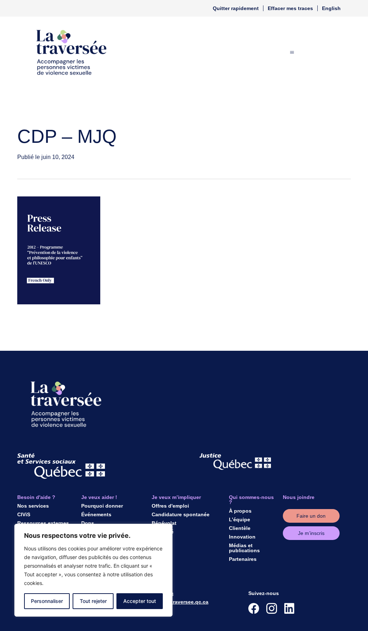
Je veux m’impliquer (176, 497)
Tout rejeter (93, 601)
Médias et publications (244, 548)
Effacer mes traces (290, 8)
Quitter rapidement (236, 8)
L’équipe (239, 519)
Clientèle (239, 528)
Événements (96, 514)
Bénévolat (164, 523)
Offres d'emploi (170, 506)
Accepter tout (139, 601)
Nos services (33, 506)
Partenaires (243, 559)
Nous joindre (298, 497)
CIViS (23, 514)
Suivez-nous (263, 593)
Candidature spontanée (181, 514)
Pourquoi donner (102, 506)
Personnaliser (47, 601)
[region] (93, 570)
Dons (87, 523)
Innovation (242, 537)
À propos (240, 511)
